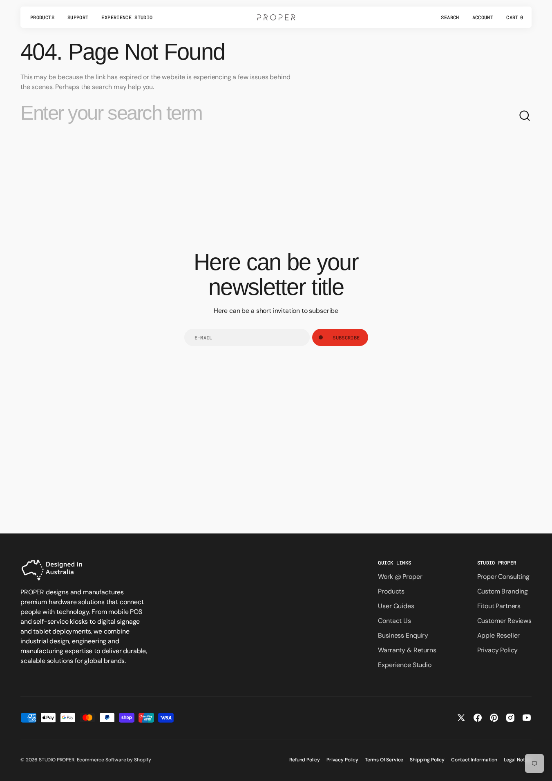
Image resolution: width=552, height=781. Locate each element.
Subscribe (346, 337)
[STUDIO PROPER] (276, 17)
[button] (450, 17)
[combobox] (269, 116)
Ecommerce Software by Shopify (114, 759)
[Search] (525, 116)
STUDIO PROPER (56, 759)
